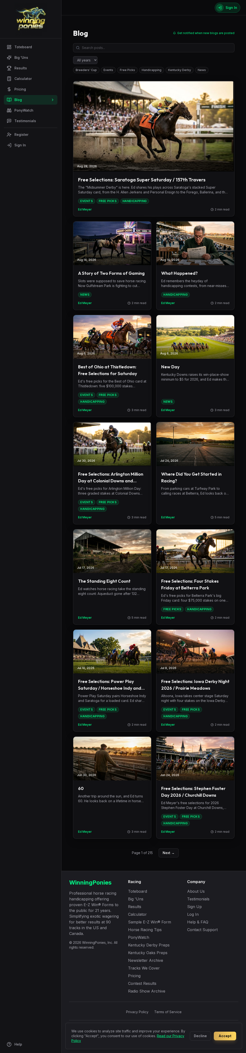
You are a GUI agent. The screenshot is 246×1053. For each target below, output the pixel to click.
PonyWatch (23, 110)
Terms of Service (168, 1012)
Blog (18, 100)
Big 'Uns (21, 57)
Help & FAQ (197, 922)
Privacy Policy (137, 1012)
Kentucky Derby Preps (149, 945)
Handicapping (151, 70)
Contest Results (142, 983)
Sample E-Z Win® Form (149, 922)
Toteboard (23, 47)
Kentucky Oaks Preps (147, 952)
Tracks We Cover (144, 968)
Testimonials (25, 121)
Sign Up (194, 906)
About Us (196, 891)
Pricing (20, 89)
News (202, 70)
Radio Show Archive (146, 991)
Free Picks (127, 70)
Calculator (23, 79)
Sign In (20, 145)
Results (20, 68)
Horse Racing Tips (145, 929)
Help (18, 1044)
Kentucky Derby (179, 70)
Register (21, 134)
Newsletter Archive (145, 960)
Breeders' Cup (86, 70)
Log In (193, 914)
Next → (169, 853)
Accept (225, 1036)
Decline (200, 1036)
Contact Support (202, 929)
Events (108, 70)
